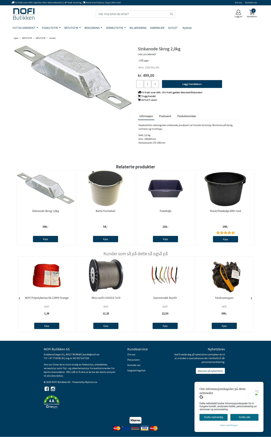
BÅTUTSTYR (71, 28)
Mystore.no (91, 382)
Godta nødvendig (213, 417)
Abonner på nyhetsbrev (210, 370)
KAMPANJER (157, 28)
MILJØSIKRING (138, 28)
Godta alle (244, 417)
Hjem (16, 38)
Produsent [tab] (165, 116)
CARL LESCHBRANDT (147, 54)
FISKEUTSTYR (50, 28)
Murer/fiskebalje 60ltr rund (225, 211)
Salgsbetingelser (136, 370)
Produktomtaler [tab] (186, 116)
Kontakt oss (251, 2)
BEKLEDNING (92, 28)
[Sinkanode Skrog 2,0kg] (72, 78)
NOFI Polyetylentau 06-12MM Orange (47, 298)
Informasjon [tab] (146, 116)
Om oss (238, 2)
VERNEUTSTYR (114, 28)
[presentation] (19, 298)
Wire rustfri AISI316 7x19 (106, 298)
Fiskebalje (165, 211)
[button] (83, 402)
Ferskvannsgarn (224, 298)
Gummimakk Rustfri (165, 298)
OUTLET (173, 28)
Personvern (133, 359)
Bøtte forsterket (105, 211)
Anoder (52, 38)
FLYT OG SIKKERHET (24, 28)
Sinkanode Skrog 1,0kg (45, 211)
